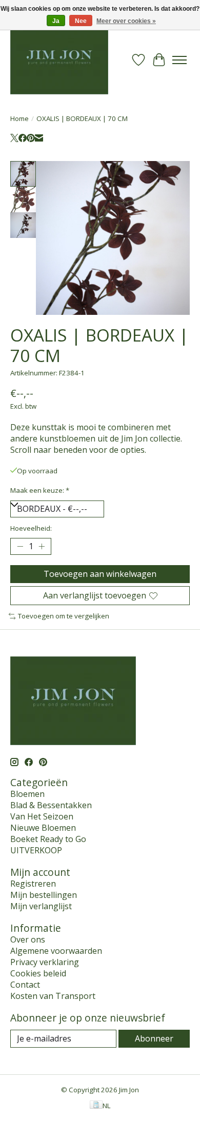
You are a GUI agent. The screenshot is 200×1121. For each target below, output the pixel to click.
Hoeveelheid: (31, 528)
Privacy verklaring (44, 962)
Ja (55, 21)
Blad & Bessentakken (51, 805)
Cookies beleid (38, 973)
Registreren (33, 883)
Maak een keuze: (39, 490)
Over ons (27, 939)
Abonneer (154, 1038)
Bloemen (27, 793)
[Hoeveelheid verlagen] (20, 546)
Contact (25, 984)
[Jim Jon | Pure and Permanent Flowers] (59, 59)
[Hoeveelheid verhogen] (41, 546)
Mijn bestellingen (43, 894)
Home (19, 118)
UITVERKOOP (36, 850)
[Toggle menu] (179, 60)
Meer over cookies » (126, 21)
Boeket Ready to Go (48, 839)
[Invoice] (96, 1105)
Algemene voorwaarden (56, 950)
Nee (81, 21)
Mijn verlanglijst (41, 906)
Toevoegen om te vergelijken (63, 615)
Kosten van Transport (52, 996)
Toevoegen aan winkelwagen (100, 573)
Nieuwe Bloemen (43, 827)
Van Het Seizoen (41, 816)
